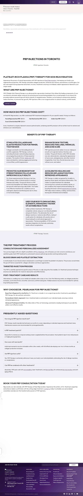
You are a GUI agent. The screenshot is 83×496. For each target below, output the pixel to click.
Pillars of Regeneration (58, 482)
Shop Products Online (72, 482)
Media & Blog (70, 478)
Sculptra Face (29, 478)
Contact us (47, 389)
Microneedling (29, 486)
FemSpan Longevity (57, 478)
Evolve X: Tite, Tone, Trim (45, 471)
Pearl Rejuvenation (50, 80)
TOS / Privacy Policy (71, 487)
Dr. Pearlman (40, 252)
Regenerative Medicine (58, 476)
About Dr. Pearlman (71, 471)
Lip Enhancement (30, 476)
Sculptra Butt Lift (44, 473)
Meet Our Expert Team (72, 473)
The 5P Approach (57, 480)
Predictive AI (56, 471)
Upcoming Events (71, 485)
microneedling (27, 370)
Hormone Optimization (45, 484)
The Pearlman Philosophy (70, 476)
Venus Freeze (43, 480)
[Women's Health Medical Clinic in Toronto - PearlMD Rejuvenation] (11, 8)
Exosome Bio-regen (30, 488)
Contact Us (69, 489)
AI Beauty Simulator (57, 473)
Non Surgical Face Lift (31, 480)
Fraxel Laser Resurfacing (32, 482)
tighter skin (28, 158)
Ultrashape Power (44, 478)
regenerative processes (69, 188)
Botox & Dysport (30, 471)
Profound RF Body (44, 476)
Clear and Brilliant (30, 484)
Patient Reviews (70, 480)
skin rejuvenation (67, 370)
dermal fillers (50, 370)
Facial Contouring (30, 473)
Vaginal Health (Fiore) (45, 482)
